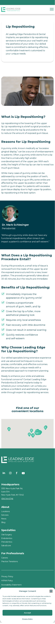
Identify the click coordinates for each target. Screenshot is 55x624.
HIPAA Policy (7, 580)
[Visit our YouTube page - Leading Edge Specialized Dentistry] (23, 473)
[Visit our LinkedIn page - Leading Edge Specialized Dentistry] (4, 473)
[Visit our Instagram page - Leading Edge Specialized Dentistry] (10, 473)
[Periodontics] (12, 9)
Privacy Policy (27, 619)
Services (4, 515)
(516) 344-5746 (7, 499)
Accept (27, 613)
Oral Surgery (6, 534)
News (3, 519)
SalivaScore (6, 545)
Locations (5, 511)
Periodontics (6, 542)
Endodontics (6, 538)
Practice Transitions (9, 561)
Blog (3, 522)
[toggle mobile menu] (52, 9)
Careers (4, 558)
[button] (51, 591)
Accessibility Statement (11, 585)
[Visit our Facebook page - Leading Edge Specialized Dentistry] (16, 473)
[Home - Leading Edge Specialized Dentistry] (27, 460)
